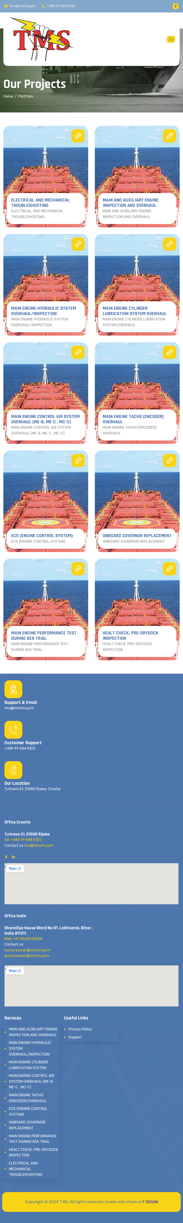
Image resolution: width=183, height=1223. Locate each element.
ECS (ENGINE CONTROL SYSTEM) (42, 536)
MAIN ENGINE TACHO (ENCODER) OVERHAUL (133, 419)
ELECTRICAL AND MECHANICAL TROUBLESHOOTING (40, 203)
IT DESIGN (150, 1202)
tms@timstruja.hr (39, 845)
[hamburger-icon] (171, 39)
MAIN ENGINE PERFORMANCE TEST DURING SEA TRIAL (44, 636)
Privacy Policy (80, 1029)
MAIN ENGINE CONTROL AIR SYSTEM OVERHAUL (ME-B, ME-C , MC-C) (45, 419)
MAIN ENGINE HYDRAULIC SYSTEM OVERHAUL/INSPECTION (43, 311)
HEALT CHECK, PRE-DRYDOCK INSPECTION (130, 636)
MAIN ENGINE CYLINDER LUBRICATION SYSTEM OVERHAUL (135, 311)
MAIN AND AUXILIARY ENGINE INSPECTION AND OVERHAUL (130, 203)
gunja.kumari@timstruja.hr (27, 956)
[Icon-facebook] (176, 6)
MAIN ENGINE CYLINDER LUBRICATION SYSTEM (28, 1065)
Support (75, 1037)
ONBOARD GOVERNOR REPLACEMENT (137, 536)
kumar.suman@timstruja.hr (27, 950)
